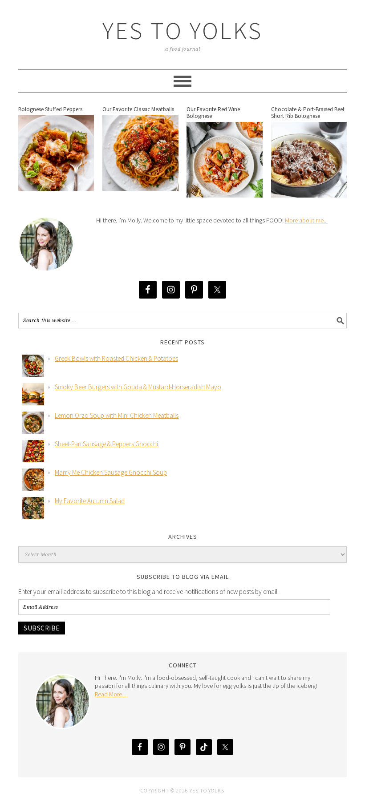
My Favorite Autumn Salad (90, 501)
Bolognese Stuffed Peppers (50, 109)
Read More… (111, 694)
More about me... (306, 220)
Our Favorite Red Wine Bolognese (213, 112)
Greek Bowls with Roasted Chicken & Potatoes (116, 358)
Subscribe (42, 628)
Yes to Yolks (182, 30)
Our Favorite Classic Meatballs (138, 109)
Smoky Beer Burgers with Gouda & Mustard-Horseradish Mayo (138, 387)
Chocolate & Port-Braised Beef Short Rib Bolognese (307, 112)
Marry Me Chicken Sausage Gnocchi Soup (111, 472)
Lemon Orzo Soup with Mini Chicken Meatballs (116, 415)
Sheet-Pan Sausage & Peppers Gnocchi (106, 444)
